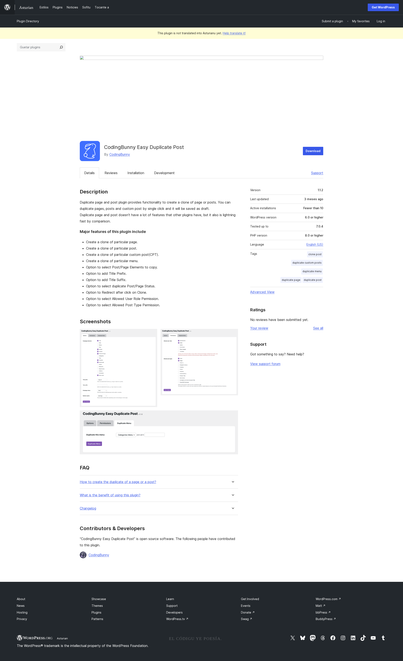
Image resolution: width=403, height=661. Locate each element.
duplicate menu (312, 271)
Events (245, 605)
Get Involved (250, 599)
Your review (259, 328)
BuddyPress (326, 619)
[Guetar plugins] (61, 47)
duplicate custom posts (307, 262)
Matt (321, 605)
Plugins (96, 612)
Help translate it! (234, 33)
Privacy (22, 619)
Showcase (99, 599)
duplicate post (313, 279)
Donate (248, 612)
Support (317, 173)
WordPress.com (328, 599)
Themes (97, 605)
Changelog (88, 508)
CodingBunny (119, 154)
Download (313, 151)
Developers (174, 612)
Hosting (22, 612)
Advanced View (262, 292)
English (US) (314, 244)
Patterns (97, 619)
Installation (135, 173)
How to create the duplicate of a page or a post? (118, 482)
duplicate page (291, 279)
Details (89, 173)
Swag (246, 619)
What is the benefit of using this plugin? (110, 495)
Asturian (62, 638)
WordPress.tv (177, 619)
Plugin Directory (28, 21)
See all (318, 328)
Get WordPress (383, 7)
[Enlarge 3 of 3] (232, 416)
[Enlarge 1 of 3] (151, 334)
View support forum (265, 364)
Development (164, 173)
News (21, 605)
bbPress (323, 612)
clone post (315, 254)
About (21, 599)
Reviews (111, 173)
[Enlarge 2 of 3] (232, 334)
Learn (170, 599)
